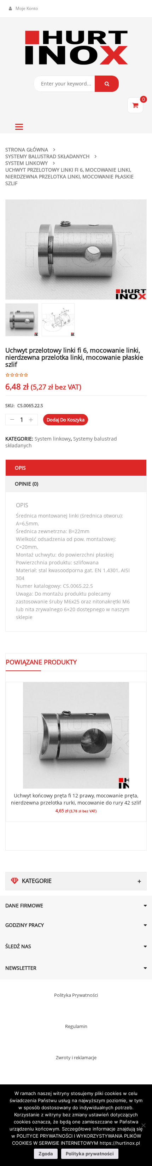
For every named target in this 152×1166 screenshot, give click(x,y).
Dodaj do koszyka (65, 419)
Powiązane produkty (41, 662)
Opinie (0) (26, 483)
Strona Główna (26, 149)
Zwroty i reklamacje (76, 1057)
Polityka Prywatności (76, 995)
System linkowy (26, 163)
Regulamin (76, 1026)
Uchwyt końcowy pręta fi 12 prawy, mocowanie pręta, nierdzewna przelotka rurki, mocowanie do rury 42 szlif (76, 799)
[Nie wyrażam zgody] (143, 1125)
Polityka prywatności (90, 1153)
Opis (20, 467)
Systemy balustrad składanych (47, 156)
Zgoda (46, 1153)
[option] (76, 249)
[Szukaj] (107, 84)
